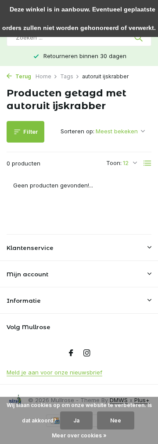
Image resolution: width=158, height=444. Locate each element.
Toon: (114, 162)
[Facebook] (71, 353)
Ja (76, 420)
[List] (147, 163)
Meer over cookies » (79, 435)
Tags (66, 76)
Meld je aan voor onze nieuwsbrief (54, 372)
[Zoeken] (139, 37)
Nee (115, 420)
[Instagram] (86, 353)
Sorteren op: (77, 131)
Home (43, 76)
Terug (22, 76)
